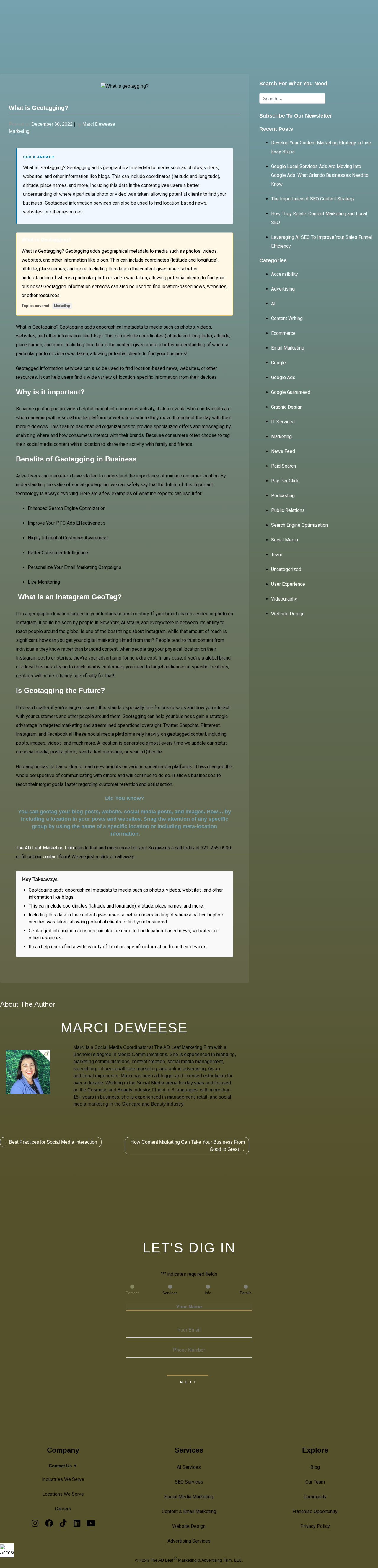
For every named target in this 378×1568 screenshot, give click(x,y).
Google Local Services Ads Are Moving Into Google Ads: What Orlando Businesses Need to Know (320, 175)
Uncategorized (286, 569)
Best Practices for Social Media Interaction (53, 1142)
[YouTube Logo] (91, 1525)
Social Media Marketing (188, 1497)
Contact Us (352, 14)
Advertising (283, 289)
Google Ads (283, 377)
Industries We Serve (63, 1479)
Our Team (315, 1482)
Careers (63, 1509)
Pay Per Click (285, 481)
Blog (315, 1467)
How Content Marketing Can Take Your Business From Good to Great (188, 1146)
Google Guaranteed (290, 392)
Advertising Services (189, 1541)
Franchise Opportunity (315, 1511)
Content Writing (287, 318)
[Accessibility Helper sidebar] (7, 1550)
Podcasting (283, 495)
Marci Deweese (98, 124)
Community (315, 1497)
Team (276, 554)
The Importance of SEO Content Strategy (313, 199)
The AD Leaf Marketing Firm (45, 848)
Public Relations (288, 510)
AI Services (169, 14)
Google (278, 363)
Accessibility (284, 274)
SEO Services (189, 1482)
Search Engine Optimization (299, 525)
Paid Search (283, 466)
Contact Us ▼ (63, 1465)
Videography (284, 599)
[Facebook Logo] (49, 1525)
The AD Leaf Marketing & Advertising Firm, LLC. (196, 1560)
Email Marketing (287, 348)
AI (273, 303)
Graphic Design (286, 407)
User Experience (288, 584)
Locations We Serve (63, 1494)
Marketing (19, 131)
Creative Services (207, 14)
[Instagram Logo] (35, 1525)
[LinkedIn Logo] (77, 1525)
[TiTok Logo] (63, 1525)
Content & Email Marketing (189, 1511)
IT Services (283, 422)
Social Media (284, 540)
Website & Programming (259, 14)
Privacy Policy (315, 1526)
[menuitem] (171, 15)
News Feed (283, 451)
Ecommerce (283, 333)
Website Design (287, 613)
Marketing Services (313, 14)
